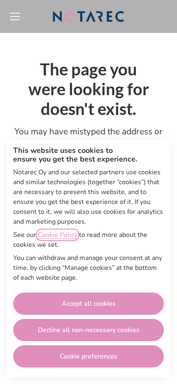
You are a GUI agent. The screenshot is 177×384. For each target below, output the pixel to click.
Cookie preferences (88, 356)
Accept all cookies (89, 303)
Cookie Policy (57, 234)
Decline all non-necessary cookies (89, 330)
